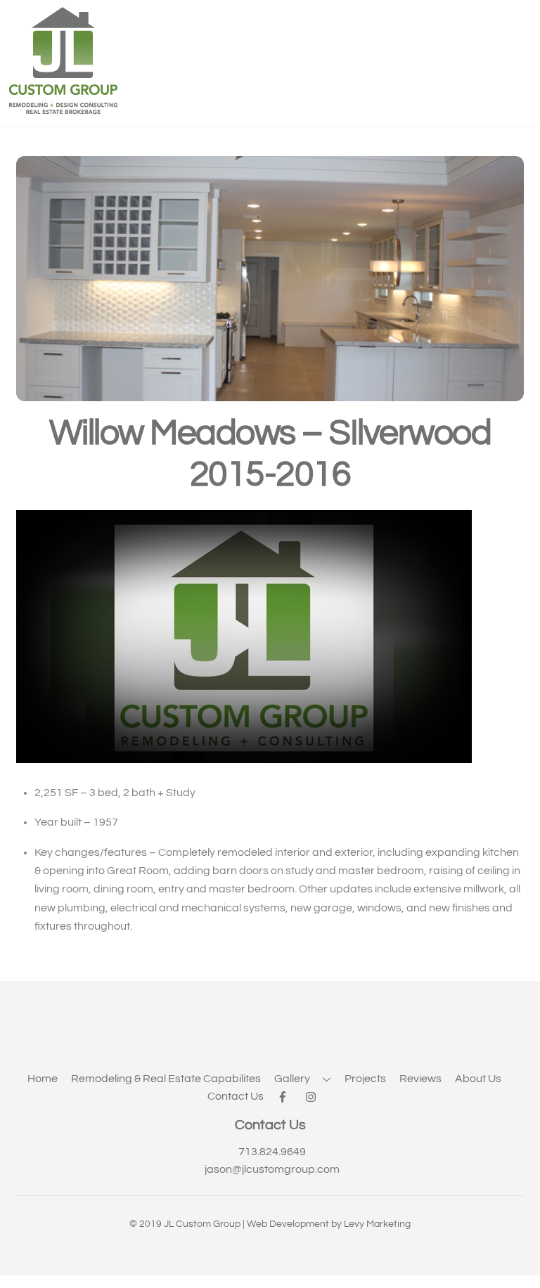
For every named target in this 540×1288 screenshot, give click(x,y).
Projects (365, 1078)
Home (42, 1078)
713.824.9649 (272, 1151)
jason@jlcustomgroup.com (272, 1169)
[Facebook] (284, 1096)
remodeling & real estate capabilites (166, 1078)
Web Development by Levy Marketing (329, 1223)
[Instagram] (313, 1096)
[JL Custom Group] (63, 110)
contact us (235, 1096)
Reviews (420, 1078)
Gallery (292, 1078)
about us (478, 1078)
